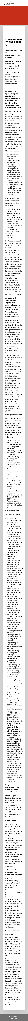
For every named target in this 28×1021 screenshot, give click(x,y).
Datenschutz (13, 1018)
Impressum (13, 1016)
